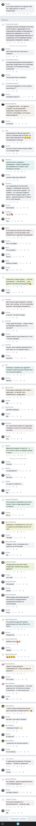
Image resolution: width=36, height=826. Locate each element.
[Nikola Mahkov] (3, 706)
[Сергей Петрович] (3, 562)
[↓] (27, 13)
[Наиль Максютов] (3, 522)
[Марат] (3, 228)
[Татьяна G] (3, 160)
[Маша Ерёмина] (3, 664)
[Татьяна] (3, 4)
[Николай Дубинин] (3, 104)
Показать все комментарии (18, 46)
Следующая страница (18, 819)
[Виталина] (3, 423)
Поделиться (30, 13)
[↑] (24, 13)
